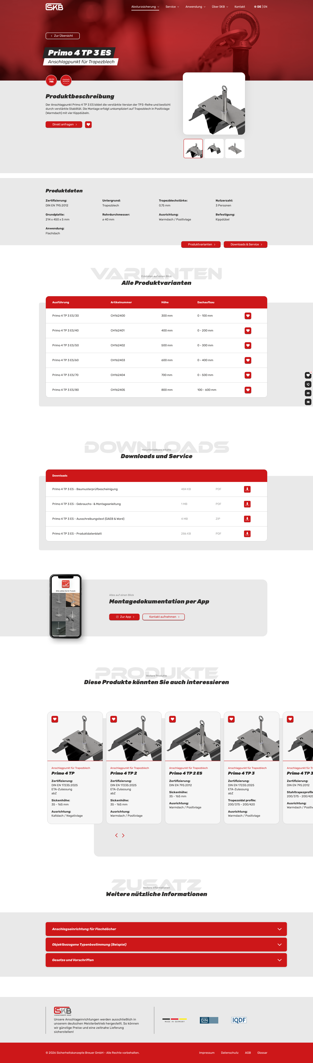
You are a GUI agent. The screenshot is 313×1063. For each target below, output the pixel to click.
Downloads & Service (245, 244)
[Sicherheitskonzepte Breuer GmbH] (54, 6)
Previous (116, 835)
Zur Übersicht (63, 35)
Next (123, 835)
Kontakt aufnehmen (162, 617)
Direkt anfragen (63, 124)
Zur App (125, 617)
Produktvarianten (200, 244)
